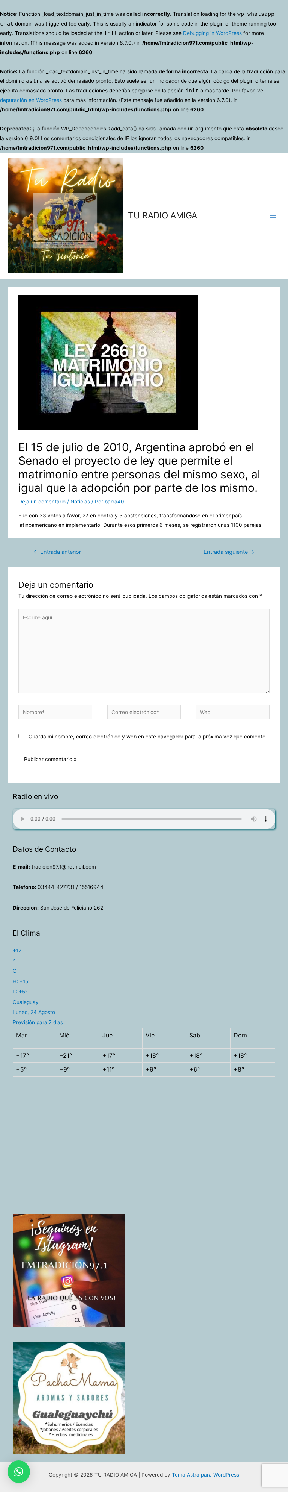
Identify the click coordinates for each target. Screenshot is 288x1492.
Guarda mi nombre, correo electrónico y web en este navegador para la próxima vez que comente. (147, 737)
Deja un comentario (42, 502)
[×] (19, 1471)
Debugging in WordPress (212, 33)
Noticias (80, 502)
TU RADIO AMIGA (162, 215)
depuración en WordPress (31, 100)
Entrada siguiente (229, 552)
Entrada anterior (57, 552)
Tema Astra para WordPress (205, 1475)
